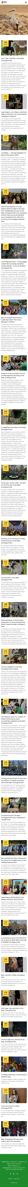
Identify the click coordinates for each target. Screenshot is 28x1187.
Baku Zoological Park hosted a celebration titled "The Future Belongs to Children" (11, 320)
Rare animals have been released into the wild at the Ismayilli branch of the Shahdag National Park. (14, 860)
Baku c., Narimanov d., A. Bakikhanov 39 (16, 1162)
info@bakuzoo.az (16, 1166)
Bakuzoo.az (17, 1178)
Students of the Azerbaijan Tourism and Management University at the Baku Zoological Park (13, 376)
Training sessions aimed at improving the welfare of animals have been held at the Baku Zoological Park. (13, 780)
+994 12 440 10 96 (16, 1164)
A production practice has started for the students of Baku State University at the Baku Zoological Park (14, 940)
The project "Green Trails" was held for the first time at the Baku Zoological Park (13, 485)
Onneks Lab (14, 1182)
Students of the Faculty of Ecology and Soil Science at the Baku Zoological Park (13, 541)
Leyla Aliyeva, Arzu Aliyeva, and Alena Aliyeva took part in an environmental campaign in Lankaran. (14, 114)
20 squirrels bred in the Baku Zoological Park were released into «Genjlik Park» (13, 818)
